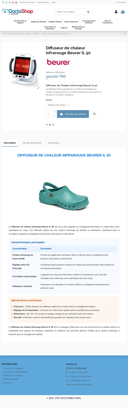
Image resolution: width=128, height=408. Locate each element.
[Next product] (125, 33)
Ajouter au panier (75, 114)
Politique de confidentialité (15, 372)
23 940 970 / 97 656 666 (80, 376)
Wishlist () (122, 2)
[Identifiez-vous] (116, 12)
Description (10, 143)
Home (54, 2)
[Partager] (47, 125)
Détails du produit (32, 143)
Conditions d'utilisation (13, 368)
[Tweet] (50, 125)
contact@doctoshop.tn (79, 380)
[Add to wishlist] (94, 114)
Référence (50, 72)
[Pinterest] (53, 125)
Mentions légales (43, 2)
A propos (7, 382)
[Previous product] (124, 33)
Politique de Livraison (27, 2)
